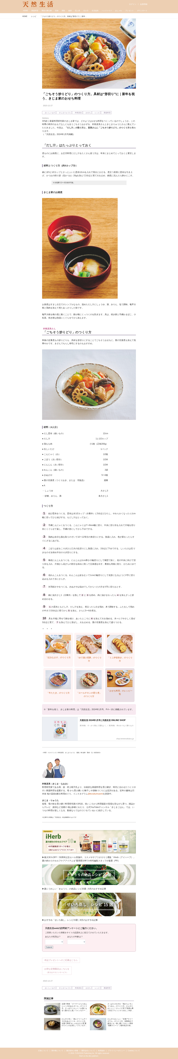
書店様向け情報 (72, 1051)
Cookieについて (134, 1051)
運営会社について (88, 1051)
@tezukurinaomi (95, 794)
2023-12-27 (48, 106)
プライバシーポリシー (116, 1051)
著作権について (57, 1051)
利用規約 (101, 1051)
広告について (43, 1051)
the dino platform (92, 1056)
